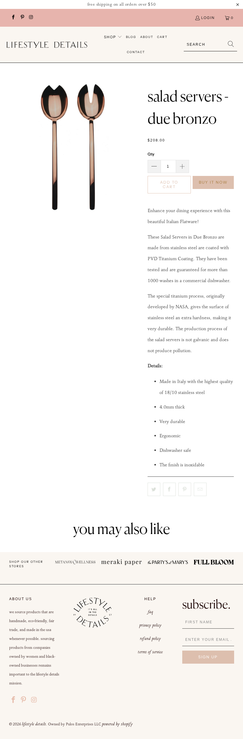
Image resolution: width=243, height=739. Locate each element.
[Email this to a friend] (200, 489)
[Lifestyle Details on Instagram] (30, 17)
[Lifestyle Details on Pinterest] (21, 17)
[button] (113, 37)
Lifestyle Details (34, 724)
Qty (151, 154)
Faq (150, 611)
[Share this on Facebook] (169, 489)
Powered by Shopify (117, 724)
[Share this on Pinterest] (184, 489)
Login (208, 17)
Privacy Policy (150, 625)
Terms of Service (150, 651)
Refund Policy (150, 638)
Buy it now (213, 182)
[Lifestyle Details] (47, 45)
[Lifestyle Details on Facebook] (12, 17)
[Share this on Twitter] (154, 489)
